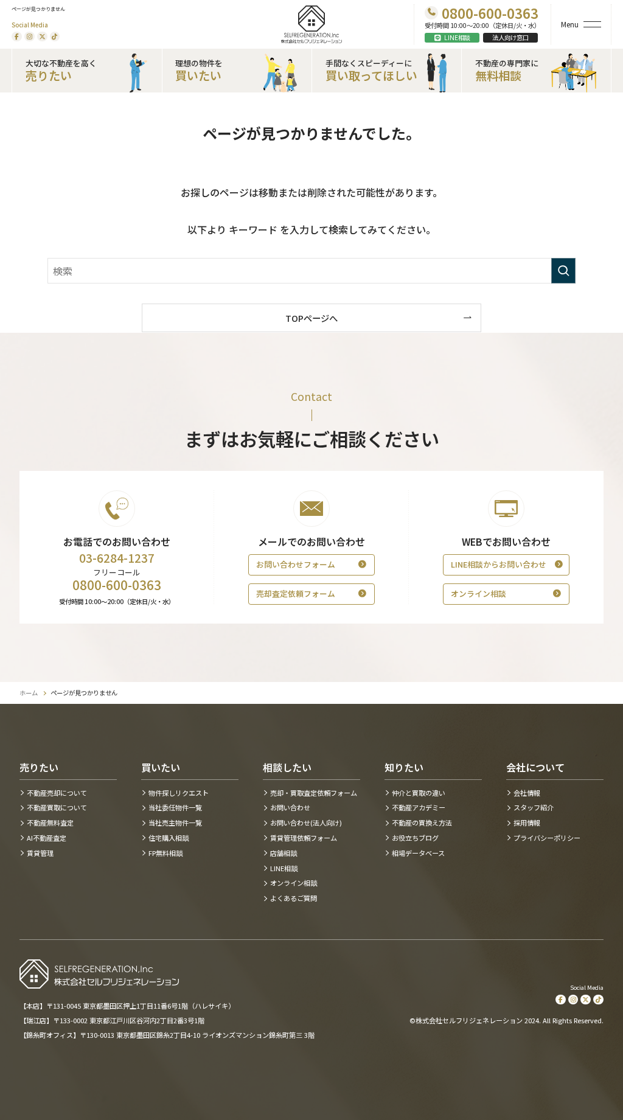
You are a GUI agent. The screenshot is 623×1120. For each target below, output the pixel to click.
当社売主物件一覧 (175, 822)
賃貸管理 (40, 853)
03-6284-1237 (117, 558)
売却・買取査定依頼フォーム (313, 793)
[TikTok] (55, 37)
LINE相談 (457, 37)
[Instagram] (29, 37)
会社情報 (526, 793)
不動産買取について (57, 807)
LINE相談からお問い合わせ (498, 564)
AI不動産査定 (46, 838)
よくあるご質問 (293, 898)
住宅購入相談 (168, 838)
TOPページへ (311, 317)
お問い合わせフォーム (295, 564)
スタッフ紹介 (533, 807)
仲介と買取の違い (418, 793)
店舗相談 (283, 853)
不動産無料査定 (50, 822)
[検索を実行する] (563, 270)
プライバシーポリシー (546, 838)
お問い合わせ (290, 807)
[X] (42, 37)
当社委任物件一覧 (175, 807)
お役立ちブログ (415, 838)
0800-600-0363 (116, 585)
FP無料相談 (165, 853)
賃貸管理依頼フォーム (303, 838)
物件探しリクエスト (178, 793)
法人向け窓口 (510, 37)
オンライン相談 (478, 593)
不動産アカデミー (418, 807)
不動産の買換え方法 (422, 822)
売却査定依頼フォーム (295, 593)
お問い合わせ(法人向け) (306, 822)
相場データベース (418, 853)
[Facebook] (17, 37)
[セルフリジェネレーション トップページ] (312, 24)
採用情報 (526, 822)
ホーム (28, 693)
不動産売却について (57, 793)
